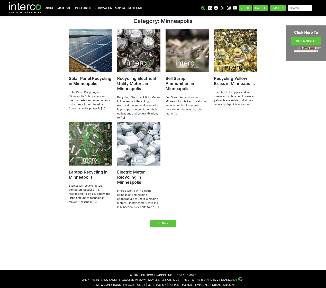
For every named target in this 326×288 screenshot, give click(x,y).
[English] (299, 48)
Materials (64, 8)
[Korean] (319, 48)
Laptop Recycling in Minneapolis (88, 175)
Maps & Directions (128, 8)
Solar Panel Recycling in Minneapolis (90, 81)
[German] (305, 48)
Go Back (163, 223)
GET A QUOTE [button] (306, 41)
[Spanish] (309, 48)
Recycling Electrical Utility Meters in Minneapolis (136, 83)
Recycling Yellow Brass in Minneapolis (234, 81)
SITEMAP (229, 284)
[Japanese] (316, 48)
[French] (302, 48)
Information (103, 8)
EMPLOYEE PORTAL (208, 284)
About (50, 8)
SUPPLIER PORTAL (181, 284)
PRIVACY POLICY (134, 284)
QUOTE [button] (245, 8)
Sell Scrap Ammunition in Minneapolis (180, 83)
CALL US (261, 8)
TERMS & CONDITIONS (106, 284)
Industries (83, 8)
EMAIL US (278, 8)
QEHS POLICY (157, 284)
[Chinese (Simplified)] (312, 48)
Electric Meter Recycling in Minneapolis (131, 177)
